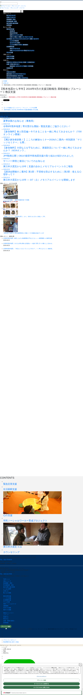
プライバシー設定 (5, 626)
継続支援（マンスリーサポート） (16, 74)
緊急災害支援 (14, 33)
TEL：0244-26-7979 (6, 574)
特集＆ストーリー (8, 613)
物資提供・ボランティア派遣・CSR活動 (21, 66)
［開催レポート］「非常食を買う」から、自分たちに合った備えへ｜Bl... (24, 216)
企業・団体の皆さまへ (12, 64)
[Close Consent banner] (80, 664)
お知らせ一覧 (4, 116)
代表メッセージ (11, 17)
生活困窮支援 (10, 46)
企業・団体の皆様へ (9, 620)
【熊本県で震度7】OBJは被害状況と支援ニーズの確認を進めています (23, 233)
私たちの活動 (7, 27)
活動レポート (7, 54)
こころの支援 (7, 598)
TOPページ (6, 579)
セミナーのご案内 (15, 42)
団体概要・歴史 (11, 19)
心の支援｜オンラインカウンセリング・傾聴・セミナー (22, 39)
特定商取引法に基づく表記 (11, 642)
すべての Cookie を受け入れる (41, 687)
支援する (5, 60)
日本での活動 (10, 56)
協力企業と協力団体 (12, 23)
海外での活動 (10, 58)
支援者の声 (9, 68)
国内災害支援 (10, 29)
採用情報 (9, 25)
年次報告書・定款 (11, 21)
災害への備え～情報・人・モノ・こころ (21, 37)
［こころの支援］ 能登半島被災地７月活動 (16, 200)
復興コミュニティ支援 (16, 35)
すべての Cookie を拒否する (41, 683)
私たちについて (11, 15)
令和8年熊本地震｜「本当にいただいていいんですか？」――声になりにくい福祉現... (28, 248)
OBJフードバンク (15, 48)
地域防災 (12, 31)
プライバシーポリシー (9, 640)
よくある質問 (7, 589)
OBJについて (7, 13)
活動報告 (5, 606)
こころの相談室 (14, 40)
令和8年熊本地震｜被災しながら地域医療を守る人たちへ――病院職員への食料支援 (27, 238)
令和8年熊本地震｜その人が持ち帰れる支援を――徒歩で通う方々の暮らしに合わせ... (28, 243)
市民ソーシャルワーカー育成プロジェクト (22, 50)
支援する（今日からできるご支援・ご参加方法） (20, 62)
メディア (5, 615)
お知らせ (5, 591)
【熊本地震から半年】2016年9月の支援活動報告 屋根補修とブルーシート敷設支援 (32, 97)
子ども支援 (9, 52)
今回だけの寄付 (11, 72)
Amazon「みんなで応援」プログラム (17, 78)
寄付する (5, 70)
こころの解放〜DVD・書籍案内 (19, 44)
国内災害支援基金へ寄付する (14, 76)
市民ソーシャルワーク (9, 604)
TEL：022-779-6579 (6, 559)
